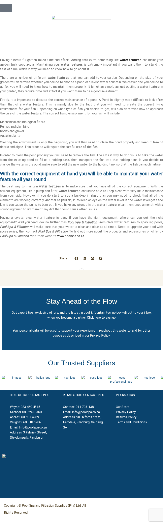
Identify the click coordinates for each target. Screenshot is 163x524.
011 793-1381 (86, 407)
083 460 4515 (30, 407)
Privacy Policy (100, 335)
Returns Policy (126, 417)
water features (131, 60)
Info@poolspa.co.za (33, 427)
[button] (6, 8)
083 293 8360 (32, 412)
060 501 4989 (29, 417)
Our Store (122, 407)
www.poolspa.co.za (70, 236)
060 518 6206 (31, 422)
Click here (94, 317)
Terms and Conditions (131, 422)
